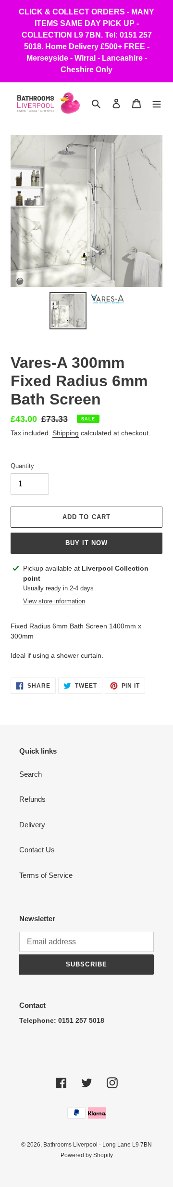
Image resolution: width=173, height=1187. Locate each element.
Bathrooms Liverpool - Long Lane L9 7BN (97, 1144)
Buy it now (86, 543)
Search (30, 774)
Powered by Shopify (87, 1155)
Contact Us (37, 850)
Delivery (32, 825)
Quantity (22, 466)
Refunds (32, 799)
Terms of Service (46, 875)
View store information (54, 601)
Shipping (65, 433)
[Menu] (157, 103)
